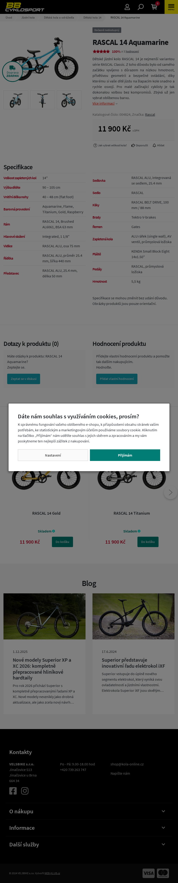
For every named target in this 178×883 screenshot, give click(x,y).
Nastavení (53, 455)
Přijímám (125, 455)
